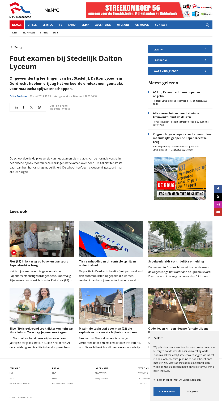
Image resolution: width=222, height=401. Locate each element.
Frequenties (101, 378)
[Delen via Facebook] (23, 107)
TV (60, 24)
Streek (32, 24)
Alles (15, 32)
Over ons (123, 24)
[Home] (24, 10)
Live (11, 373)
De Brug (47, 24)
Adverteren (103, 24)
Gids (12, 378)
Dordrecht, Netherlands (61, 10)
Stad (55, 32)
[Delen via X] (31, 107)
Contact (161, 24)
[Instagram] (218, 204)
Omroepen (142, 24)
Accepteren (167, 391)
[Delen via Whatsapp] (39, 107)
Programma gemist (20, 383)
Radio (72, 24)
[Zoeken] (207, 24)
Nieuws (17, 24)
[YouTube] (218, 212)
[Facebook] (218, 189)
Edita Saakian (18, 96)
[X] (218, 197)
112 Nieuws (29, 32)
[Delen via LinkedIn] (16, 107)
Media (85, 24)
